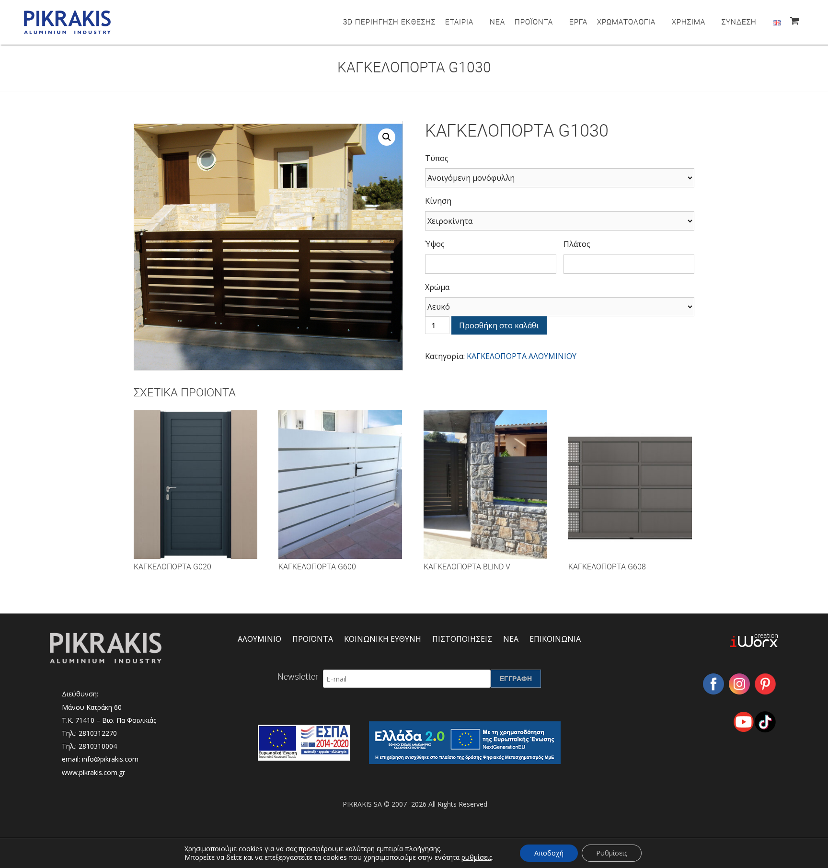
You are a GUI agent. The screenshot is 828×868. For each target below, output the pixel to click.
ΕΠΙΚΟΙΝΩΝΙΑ (555, 639)
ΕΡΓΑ (578, 21)
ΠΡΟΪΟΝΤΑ (534, 21)
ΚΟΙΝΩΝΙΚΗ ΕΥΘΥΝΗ (382, 639)
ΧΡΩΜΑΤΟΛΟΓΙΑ (626, 21)
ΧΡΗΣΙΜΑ (688, 21)
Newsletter (297, 676)
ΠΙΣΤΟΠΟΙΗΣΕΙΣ (462, 639)
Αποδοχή (549, 852)
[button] (386, 137)
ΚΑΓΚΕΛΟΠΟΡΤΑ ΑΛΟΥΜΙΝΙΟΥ (521, 356)
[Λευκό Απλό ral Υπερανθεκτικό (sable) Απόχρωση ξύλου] (559, 306)
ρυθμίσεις (476, 857)
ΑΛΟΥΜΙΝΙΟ (259, 639)
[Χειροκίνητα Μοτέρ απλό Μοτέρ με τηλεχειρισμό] (559, 221)
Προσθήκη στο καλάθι (499, 325)
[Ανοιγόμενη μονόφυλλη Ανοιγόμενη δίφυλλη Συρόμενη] (559, 177)
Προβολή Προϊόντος (195, 493)
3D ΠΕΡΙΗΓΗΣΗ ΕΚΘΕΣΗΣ (389, 21)
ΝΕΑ (497, 21)
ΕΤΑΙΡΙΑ (459, 21)
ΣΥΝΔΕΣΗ (739, 21)
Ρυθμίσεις (611, 852)
